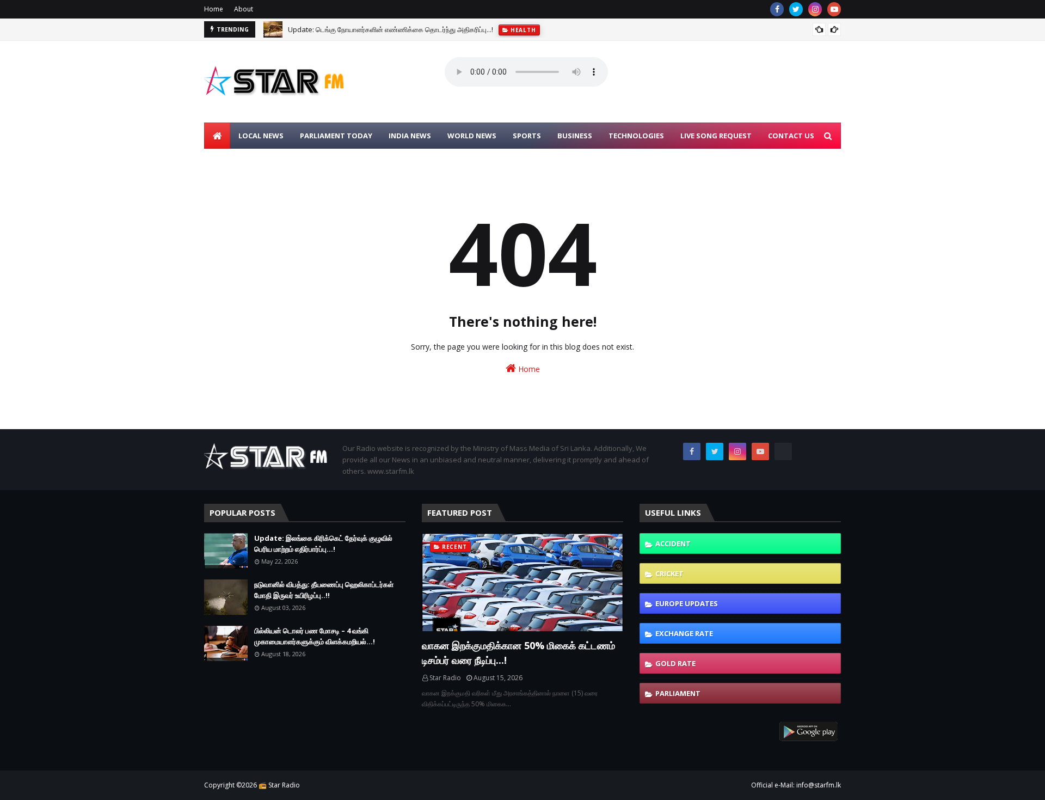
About (243, 9)
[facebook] (777, 9)
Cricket (669, 573)
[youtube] (834, 9)
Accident (673, 543)
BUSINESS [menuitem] (574, 136)
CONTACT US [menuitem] (791, 136)
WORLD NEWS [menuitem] (471, 136)
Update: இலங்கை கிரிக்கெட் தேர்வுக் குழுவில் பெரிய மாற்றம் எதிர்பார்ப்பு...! (323, 543)
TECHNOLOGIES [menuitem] (636, 136)
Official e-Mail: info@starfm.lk (796, 785)
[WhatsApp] (783, 451)
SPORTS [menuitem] (527, 136)
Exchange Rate (684, 633)
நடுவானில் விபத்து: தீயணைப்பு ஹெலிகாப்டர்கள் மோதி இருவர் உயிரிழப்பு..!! (324, 589)
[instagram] (815, 9)
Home (213, 9)
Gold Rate (675, 663)
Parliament (677, 693)
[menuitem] (217, 136)
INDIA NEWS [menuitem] (410, 136)
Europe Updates (686, 603)
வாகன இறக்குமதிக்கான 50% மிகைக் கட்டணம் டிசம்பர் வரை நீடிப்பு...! (518, 653)
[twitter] (796, 9)
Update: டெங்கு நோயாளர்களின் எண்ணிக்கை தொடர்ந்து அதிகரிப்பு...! (390, 29)
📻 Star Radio (279, 785)
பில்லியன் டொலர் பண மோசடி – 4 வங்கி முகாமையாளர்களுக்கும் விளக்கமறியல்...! (314, 636)
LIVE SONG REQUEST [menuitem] (716, 136)
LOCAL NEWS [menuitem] (261, 136)
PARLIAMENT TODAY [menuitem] (336, 136)
